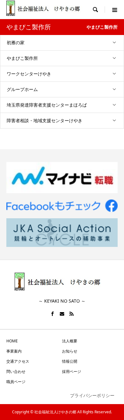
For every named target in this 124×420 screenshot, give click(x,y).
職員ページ (15, 381)
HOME (12, 341)
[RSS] (71, 314)
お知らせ (69, 351)
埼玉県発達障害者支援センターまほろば (47, 105)
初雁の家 (15, 42)
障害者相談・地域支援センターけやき (44, 120)
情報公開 (69, 361)
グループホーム (22, 89)
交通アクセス (17, 361)
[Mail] (62, 314)
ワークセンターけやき (29, 74)
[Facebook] (52, 314)
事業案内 (14, 351)
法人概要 (69, 341)
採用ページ (71, 371)
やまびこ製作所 (22, 58)
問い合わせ (15, 371)
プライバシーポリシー (92, 395)
